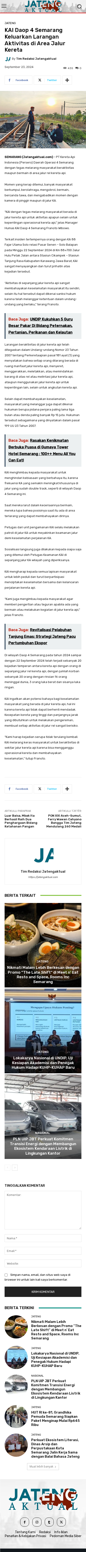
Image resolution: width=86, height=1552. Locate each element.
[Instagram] (36, 1522)
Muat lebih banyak (41, 1466)
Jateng (10, 23)
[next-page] (15, 1168)
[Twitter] (61, 1522)
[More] (67, 80)
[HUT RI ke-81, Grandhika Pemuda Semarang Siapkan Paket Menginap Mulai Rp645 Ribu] (16, 1416)
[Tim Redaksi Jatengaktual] (8, 59)
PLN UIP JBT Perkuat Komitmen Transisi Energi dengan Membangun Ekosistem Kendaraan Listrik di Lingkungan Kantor (43, 1146)
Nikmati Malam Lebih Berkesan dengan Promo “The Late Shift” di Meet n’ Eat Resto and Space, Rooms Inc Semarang (43, 974)
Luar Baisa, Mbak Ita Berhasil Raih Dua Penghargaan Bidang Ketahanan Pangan (21, 821)
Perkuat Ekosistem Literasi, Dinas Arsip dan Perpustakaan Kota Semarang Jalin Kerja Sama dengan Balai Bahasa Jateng (55, 1448)
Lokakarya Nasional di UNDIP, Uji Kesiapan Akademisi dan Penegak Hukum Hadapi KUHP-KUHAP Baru (43, 1063)
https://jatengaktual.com (43, 877)
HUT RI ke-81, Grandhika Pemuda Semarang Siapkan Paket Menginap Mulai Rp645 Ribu (55, 1418)
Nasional (42, 1132)
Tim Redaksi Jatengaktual (36, 58)
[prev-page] (7, 1168)
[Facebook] (24, 1522)
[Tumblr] (49, 1522)
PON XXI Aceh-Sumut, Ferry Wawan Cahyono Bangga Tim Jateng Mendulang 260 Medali (63, 821)
